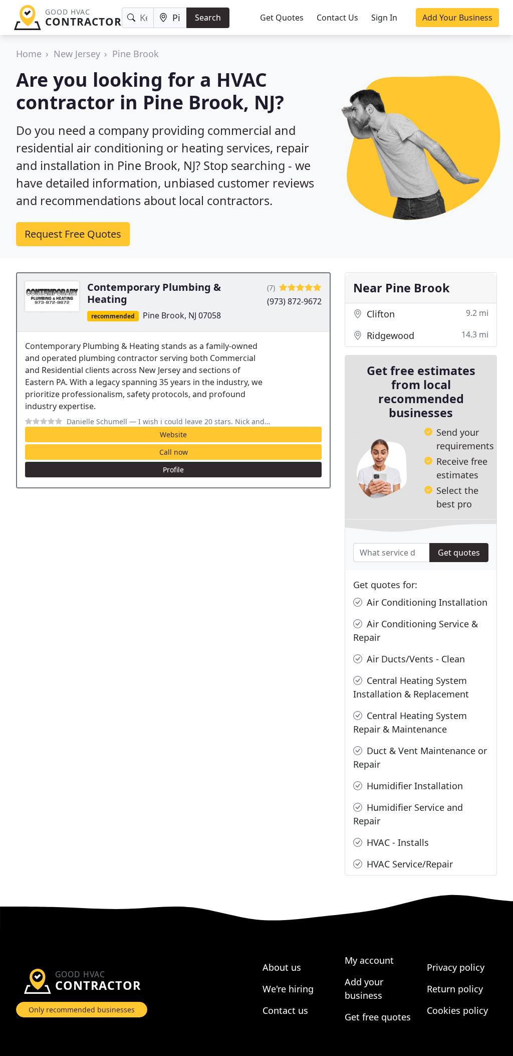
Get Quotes (282, 17)
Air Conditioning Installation (425, 602)
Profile (173, 469)
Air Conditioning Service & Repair (415, 630)
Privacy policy (455, 967)
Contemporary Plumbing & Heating (154, 293)
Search (208, 17)
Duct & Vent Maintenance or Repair (420, 757)
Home (29, 54)
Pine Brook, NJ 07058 (182, 315)
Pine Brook (135, 54)
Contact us (285, 1010)
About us (282, 967)
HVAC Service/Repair (408, 864)
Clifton (426, 313)
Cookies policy (457, 1010)
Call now (173, 452)
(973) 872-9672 (294, 301)
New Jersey (77, 54)
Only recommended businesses (82, 1009)
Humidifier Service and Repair (408, 814)
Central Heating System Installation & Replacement (411, 687)
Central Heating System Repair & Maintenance (410, 722)
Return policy (455, 989)
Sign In (384, 17)
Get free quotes (378, 1017)
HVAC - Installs (396, 842)
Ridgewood (426, 335)
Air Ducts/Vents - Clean (414, 659)
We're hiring (288, 989)
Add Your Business (457, 17)
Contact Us (337, 17)
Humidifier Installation (413, 786)
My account (369, 960)
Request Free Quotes (73, 234)
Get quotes (459, 552)
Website (173, 434)
